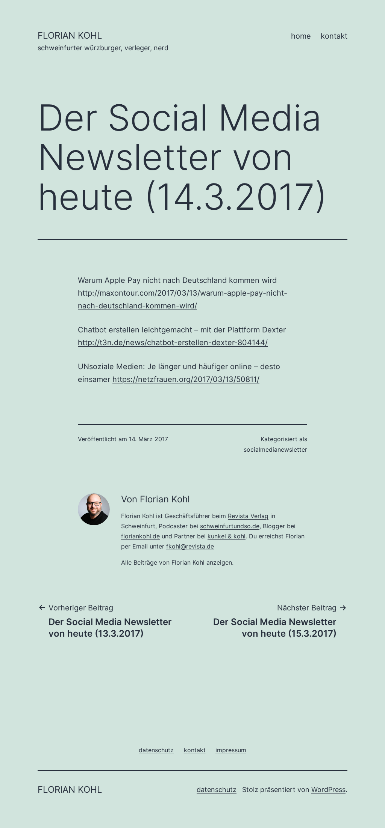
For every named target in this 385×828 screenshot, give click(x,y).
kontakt (334, 36)
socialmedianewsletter (275, 449)
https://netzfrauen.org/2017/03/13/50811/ (185, 379)
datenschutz (216, 789)
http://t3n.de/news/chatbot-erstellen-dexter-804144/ (173, 342)
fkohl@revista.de (190, 546)
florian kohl (70, 35)
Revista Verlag (248, 516)
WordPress (328, 789)
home (301, 36)
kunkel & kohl (227, 536)
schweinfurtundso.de (229, 526)
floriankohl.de (140, 536)
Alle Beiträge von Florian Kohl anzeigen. (177, 562)
